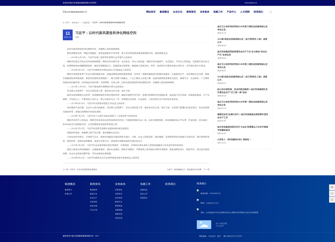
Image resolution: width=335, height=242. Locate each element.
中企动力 (212, 236)
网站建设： (203, 236)
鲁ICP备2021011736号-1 (233, 236)
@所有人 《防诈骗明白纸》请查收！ (234, 139)
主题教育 (86, 22)
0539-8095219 (251, 3)
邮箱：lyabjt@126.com (209, 203)
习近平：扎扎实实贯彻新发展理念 (83, 169)
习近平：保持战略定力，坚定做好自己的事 (184, 169)
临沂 (219, 236)
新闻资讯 (75, 22)
